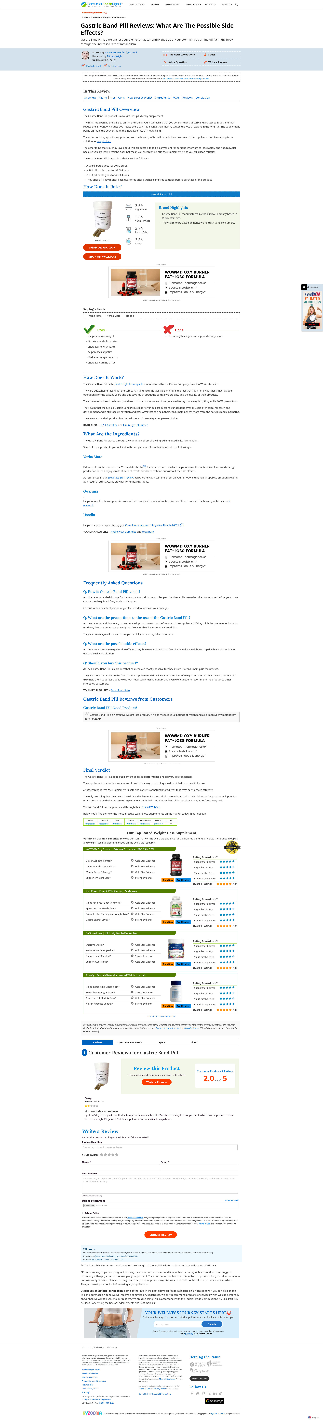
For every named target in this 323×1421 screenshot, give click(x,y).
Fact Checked (114, 66)
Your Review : (90, 1173)
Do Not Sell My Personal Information (155, 1394)
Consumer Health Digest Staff (121, 52)
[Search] (236, 5)
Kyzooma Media (218, 1413)
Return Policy (87, 1385)
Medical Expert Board (91, 1369)
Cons (121, 97)
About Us (85, 1347)
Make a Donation (199, 1378)
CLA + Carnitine (108, 425)
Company (225, 4)
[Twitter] (209, 1393)
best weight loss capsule (129, 384)
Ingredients (162, 97)
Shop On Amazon (102, 247)
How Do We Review (90, 1373)
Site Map (85, 1392)
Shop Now (168, 880)
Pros (113, 97)
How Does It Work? (139, 97)
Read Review (183, 880)
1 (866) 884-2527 (106, 1403)
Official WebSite (150, 807)
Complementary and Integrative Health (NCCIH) (153, 525)
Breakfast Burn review (120, 477)
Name (86, 1162)
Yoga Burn (148, 531)
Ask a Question (177, 62)
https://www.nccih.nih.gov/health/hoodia (107, 1259)
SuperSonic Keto (120, 690)
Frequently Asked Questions (94, 1381)
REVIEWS (209, 4)
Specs (211, 54)
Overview (90, 97)
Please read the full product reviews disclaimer (177, 1028)
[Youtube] (197, 1393)
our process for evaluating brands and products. (186, 78)
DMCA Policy (112, 1347)
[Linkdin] (214, 1393)
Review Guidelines (135, 1217)
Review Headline (92, 1142)
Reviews (187, 97)
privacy (189, 1333)
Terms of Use (204, 1223)
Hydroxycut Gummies (123, 531)
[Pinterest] (203, 1393)
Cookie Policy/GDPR (90, 1388)
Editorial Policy (98, 1347)
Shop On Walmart (102, 256)
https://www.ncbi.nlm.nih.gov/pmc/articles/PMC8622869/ (116, 1256)
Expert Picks (192, 4)
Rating (103, 97)
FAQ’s (176, 97)
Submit (212, 1324)
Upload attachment (93, 1200)
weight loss (104, 141)
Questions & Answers (130, 1042)
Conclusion (202, 97)
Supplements (172, 4)
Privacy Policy (160, 1388)
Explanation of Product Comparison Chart (161, 1016)
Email (165, 1162)
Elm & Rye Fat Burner (135, 425)
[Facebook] (192, 1393)
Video (194, 1042)
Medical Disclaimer (167, 1379)
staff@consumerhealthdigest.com (96, 1399)
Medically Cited (93, 66)
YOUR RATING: (90, 1155)
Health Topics (137, 4)
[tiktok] (220, 1393)
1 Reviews (181, 54)
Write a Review (217, 62)
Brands (155, 4)
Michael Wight (115, 56)
